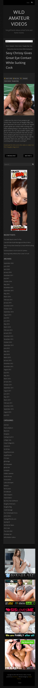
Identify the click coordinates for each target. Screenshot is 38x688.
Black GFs (6, 431)
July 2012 (6, 372)
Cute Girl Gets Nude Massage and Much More (17, 242)
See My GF (7, 522)
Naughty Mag (26, 46)
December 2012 (8, 363)
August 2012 (7, 369)
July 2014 (6, 318)
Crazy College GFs (9, 443)
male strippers (8, 495)
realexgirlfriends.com (10, 519)
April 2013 (7, 354)
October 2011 (8, 385)
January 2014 (7, 333)
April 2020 (7, 269)
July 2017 (6, 278)
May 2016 (6, 284)
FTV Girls (6, 458)
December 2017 (8, 275)
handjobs (7, 470)
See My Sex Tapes (9, 525)
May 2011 (6, 397)
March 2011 (7, 400)
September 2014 (8, 312)
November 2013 (8, 339)
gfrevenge (7, 461)
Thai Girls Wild (8, 531)
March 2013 (7, 357)
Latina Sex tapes (8, 482)
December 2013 (8, 336)
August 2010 (7, 412)
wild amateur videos (10, 537)
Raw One (16, 78)
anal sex (6, 425)
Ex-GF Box (7, 449)
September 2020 (8, 263)
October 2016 (8, 281)
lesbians (6, 485)
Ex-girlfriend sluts (9, 452)
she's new (7, 528)
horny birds (7, 479)
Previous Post (11, 155)
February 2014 (8, 330)
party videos (7, 516)
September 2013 (8, 345)
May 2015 (6, 293)
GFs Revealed (8, 464)
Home (7, 46)
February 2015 (8, 300)
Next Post (28, 155)
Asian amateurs (8, 428)
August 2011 (7, 391)
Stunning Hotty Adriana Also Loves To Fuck (16, 253)
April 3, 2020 (9, 78)
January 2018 (7, 272)
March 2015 (7, 297)
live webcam (7, 492)
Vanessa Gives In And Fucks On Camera (15, 250)
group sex (7, 467)
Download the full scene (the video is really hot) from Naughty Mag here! (19, 146)
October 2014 (8, 309)
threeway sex (7, 534)
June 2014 (7, 321)
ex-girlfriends (8, 455)
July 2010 (6, 415)
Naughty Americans (9, 504)
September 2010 (8, 409)
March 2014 (7, 327)
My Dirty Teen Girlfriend (11, 501)
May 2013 (6, 351)
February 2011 (8, 403)
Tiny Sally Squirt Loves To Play (12, 239)
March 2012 (7, 379)
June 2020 (7, 266)
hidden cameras (8, 473)
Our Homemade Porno (10, 513)
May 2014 (6, 324)
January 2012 (7, 382)
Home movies (18, 46)
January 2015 (7, 303)
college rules (7, 440)
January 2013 (7, 360)
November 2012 (8, 366)
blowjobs (12, 46)
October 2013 (8, 342)
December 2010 (8, 406)
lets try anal (7, 489)
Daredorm (7, 446)
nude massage (8, 510)
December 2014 (8, 306)
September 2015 (8, 290)
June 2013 (7, 348)
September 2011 (8, 388)
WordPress (15, 676)
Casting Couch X (8, 437)
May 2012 (6, 376)
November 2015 (8, 287)
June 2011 (7, 394)
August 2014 (7, 315)
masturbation (8, 498)
